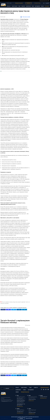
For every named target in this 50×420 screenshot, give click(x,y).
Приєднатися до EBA (25, 392)
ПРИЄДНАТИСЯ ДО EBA (19, 3)
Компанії (28, 3)
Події (19, 6)
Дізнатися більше (29, 418)
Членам (42, 6)
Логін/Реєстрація (37, 3)
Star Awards (47, 6)
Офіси (33, 6)
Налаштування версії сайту (44, 0)
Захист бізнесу (14, 6)
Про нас (8, 6)
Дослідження (37, 6)
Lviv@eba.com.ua (31, 400)
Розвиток (23, 6)
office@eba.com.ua (20, 406)
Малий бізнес (28, 6)
